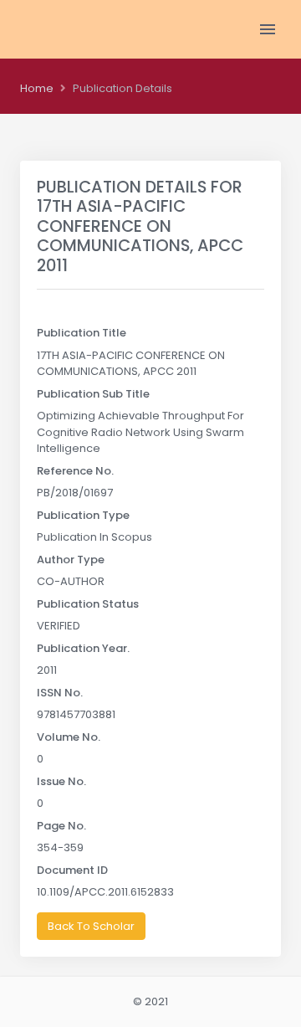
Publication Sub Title (93, 394)
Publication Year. (83, 648)
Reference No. (75, 471)
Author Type (71, 559)
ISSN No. (60, 693)
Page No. (61, 826)
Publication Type (83, 515)
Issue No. (61, 781)
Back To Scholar (91, 926)
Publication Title (81, 333)
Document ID (72, 870)
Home (37, 88)
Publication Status (88, 604)
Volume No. (68, 737)
